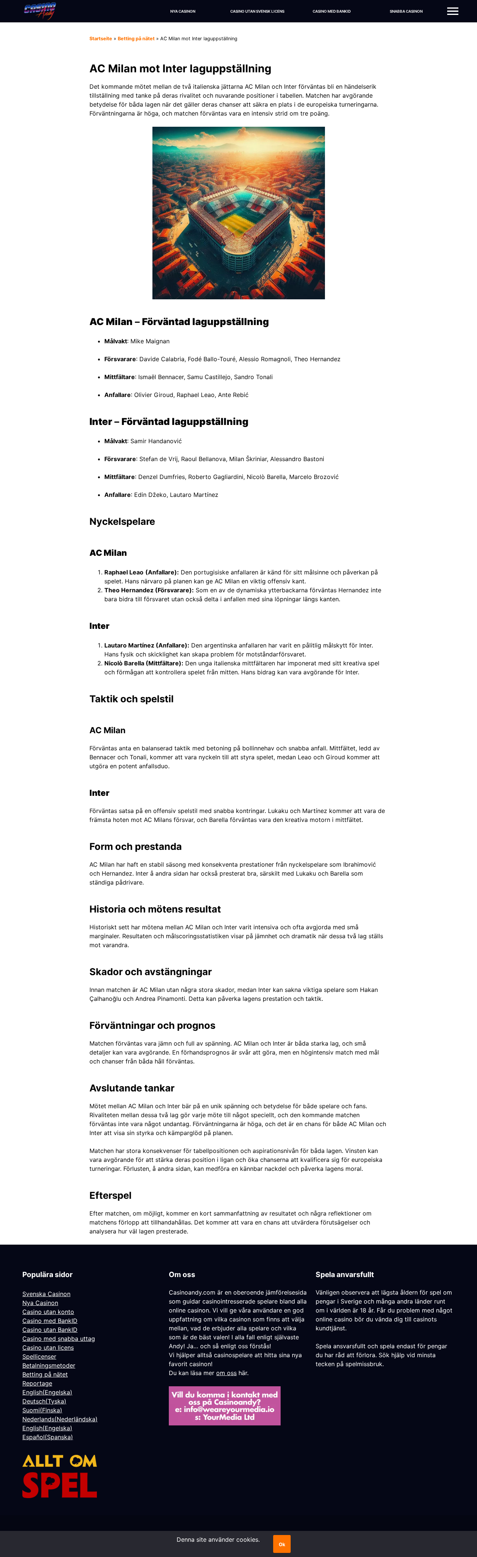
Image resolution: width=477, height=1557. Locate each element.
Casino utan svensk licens (257, 11)
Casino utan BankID (50, 1329)
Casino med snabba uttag (58, 1338)
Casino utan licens (48, 1347)
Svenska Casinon (46, 1294)
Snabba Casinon (406, 11)
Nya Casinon (182, 11)
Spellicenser (39, 1356)
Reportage (37, 1383)
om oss (226, 1373)
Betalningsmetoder (48, 1365)
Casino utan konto (48, 1311)
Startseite (100, 38)
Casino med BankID (332, 11)
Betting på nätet (136, 38)
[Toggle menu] (452, 11)
